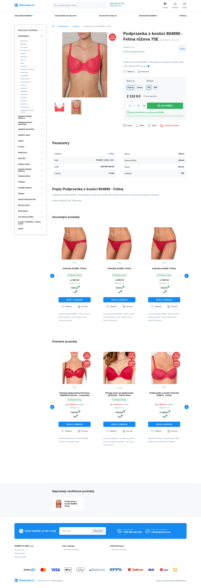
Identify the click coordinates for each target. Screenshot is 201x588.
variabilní (23, 98)
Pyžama (21, 182)
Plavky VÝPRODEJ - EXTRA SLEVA (29, 223)
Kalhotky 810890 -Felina (74, 268)
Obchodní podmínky (71, 549)
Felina (182, 49)
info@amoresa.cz (115, 5)
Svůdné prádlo (25, 188)
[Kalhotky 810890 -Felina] (75, 243)
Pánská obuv (24, 164)
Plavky (21, 147)
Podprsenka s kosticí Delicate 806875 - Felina (164, 394)
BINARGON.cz (181, 580)
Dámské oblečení (26, 129)
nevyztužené (25, 79)
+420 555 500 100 (116, 4)
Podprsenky (63, 26)
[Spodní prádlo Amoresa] (53, 26)
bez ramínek (25, 50)
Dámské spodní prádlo (25, 117)
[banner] (30, 5)
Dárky (21, 141)
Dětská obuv (24, 205)
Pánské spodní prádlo (24, 170)
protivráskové (25, 82)
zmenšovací (24, 107)
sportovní (23, 94)
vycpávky (23, 101)
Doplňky (22, 158)
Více (145, 66)
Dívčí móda (23, 211)
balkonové (24, 41)
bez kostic (24, 47)
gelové (22, 60)
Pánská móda (24, 176)
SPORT (21, 229)
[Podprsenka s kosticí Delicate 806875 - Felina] (164, 368)
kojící (22, 63)
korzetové (24, 66)
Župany (21, 194)
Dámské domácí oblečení (25, 123)
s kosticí (75, 26)
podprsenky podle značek (27, 111)
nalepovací (24, 72)
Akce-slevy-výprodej (28, 30)
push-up (23, 85)
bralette (23, 53)
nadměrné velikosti (27, 69)
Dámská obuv (24, 135)
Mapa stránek (57, 580)
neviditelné (24, 75)
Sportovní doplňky (27, 199)
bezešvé (23, 44)
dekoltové (23, 57)
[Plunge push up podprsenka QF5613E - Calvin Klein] (119, 368)
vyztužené (24, 104)
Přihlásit (98, 531)
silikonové (24, 88)
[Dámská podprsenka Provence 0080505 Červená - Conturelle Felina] (75, 368)
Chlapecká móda (26, 217)
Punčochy (22, 153)
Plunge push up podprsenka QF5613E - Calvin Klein (119, 394)
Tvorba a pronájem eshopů (165, 580)
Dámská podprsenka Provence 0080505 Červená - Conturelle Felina (74, 394)
